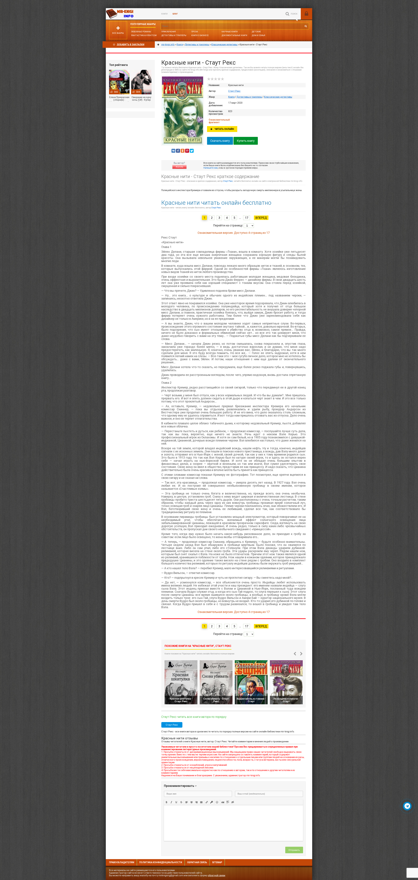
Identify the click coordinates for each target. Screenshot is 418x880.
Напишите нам (210, 168)
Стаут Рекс (234, 91)
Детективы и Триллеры (173, 35)
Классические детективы (278, 97)
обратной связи (216, 875)
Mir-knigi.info (130, 14)
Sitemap (217, 862)
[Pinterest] (187, 151)
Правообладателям (121, 862)
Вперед (261, 217)
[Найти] (305, 26)
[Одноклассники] (183, 151)
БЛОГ (175, 14)
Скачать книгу (220, 140)
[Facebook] (178, 151)
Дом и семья (258, 35)
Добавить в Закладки (130, 44)
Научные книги (230, 32)
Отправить (294, 850)
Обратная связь (197, 862)
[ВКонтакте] (173, 151)
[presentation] (166, 801)
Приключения (168, 32)
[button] (166, 802)
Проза (194, 32)
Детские (256, 32)
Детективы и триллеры (249, 97)
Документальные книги (234, 35)
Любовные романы (141, 32)
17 (246, 217)
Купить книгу (246, 140)
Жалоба (179, 167)
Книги (164, 14)
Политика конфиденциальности (160, 862)
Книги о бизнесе (200, 35)
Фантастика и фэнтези (144, 35)
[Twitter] (192, 151)
